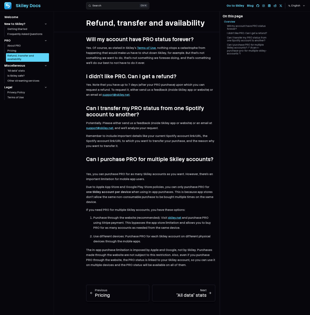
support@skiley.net (116, 95)
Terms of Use (146, 48)
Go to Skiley (235, 6)
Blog (250, 6)
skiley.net (174, 218)
